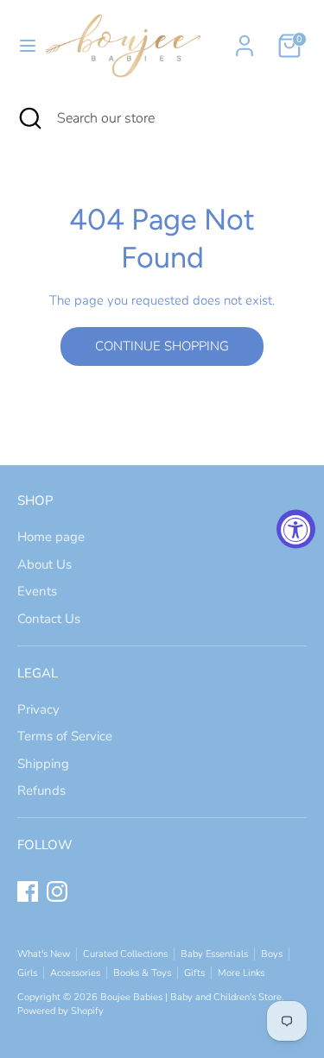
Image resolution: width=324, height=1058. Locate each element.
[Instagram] (57, 891)
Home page (51, 536)
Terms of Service (64, 736)
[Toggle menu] (20, 45)
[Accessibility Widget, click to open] (295, 529)
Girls (27, 973)
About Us (44, 564)
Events (37, 591)
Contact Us (48, 618)
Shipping (43, 763)
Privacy (38, 709)
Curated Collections (125, 954)
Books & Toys (142, 973)
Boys (272, 954)
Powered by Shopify (60, 1010)
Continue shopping (162, 346)
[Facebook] (27, 891)
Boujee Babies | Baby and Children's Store (191, 997)
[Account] (244, 38)
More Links (241, 973)
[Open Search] (28, 118)
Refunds (41, 790)
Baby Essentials (214, 954)
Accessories (75, 973)
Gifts (194, 973)
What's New (43, 954)
